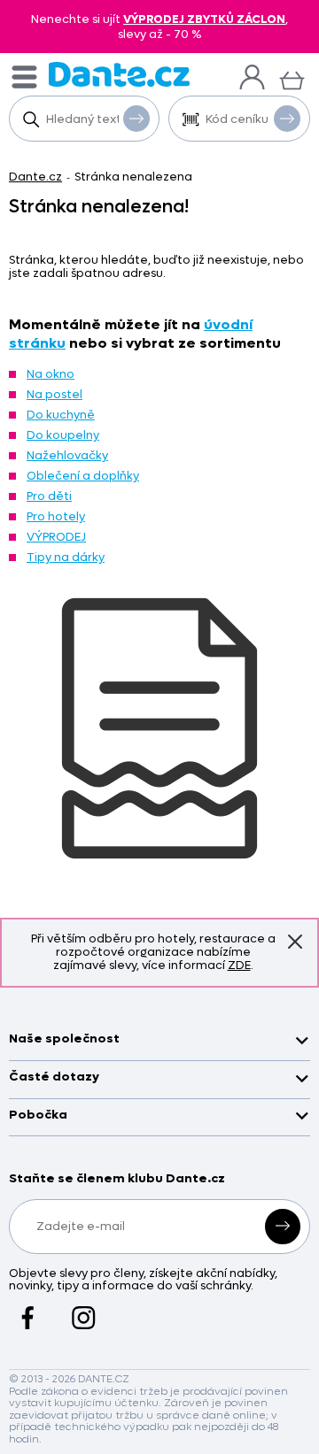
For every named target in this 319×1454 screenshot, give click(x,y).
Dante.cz (35, 176)
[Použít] (287, 118)
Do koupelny (63, 434)
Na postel (54, 394)
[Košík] (291, 78)
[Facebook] (28, 1309)
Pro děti (49, 496)
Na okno (50, 373)
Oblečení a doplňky (83, 475)
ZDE (239, 965)
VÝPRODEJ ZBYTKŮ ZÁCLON (204, 19)
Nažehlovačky (67, 455)
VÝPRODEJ (56, 536)
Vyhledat (136, 118)
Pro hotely (56, 516)
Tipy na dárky (66, 557)
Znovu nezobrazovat (295, 941)
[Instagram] (84, 1309)
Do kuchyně (61, 414)
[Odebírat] (282, 1226)
